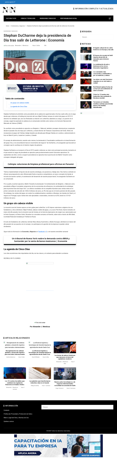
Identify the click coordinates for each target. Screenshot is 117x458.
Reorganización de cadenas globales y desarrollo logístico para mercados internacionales (15, 352)
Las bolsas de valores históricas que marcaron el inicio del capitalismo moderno (65, 357)
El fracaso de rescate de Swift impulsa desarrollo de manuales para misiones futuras (103, 58)
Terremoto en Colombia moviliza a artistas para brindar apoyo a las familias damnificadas (103, 104)
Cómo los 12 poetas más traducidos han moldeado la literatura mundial (102, 96)
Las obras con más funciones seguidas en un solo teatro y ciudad (102, 81)
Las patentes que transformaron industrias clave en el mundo (39, 382)
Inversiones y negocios (10, 31)
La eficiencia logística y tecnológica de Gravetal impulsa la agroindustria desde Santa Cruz (40, 352)
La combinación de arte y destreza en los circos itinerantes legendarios (101, 66)
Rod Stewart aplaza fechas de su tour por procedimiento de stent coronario (103, 88)
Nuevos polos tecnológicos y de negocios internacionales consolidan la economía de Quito (65, 383)
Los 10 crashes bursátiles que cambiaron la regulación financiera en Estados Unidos (15, 382)
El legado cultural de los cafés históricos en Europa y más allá (103, 49)
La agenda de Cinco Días (18, 106)
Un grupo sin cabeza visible (19, 103)
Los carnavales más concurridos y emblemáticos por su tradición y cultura (102, 73)
